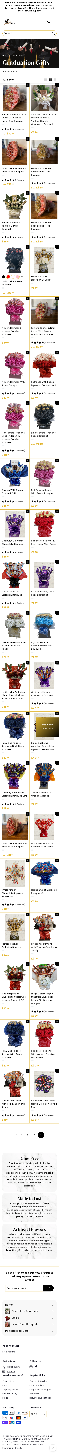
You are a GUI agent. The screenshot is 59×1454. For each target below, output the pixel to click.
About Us (34, 1393)
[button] (15, 129)
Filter (10, 79)
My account (8, 1351)
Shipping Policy (10, 1389)
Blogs (5, 1397)
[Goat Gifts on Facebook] (36, 1366)
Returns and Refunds (40, 1397)
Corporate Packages (40, 1389)
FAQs (5, 1385)
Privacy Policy (37, 1385)
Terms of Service (38, 1381)
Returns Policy (9, 1393)
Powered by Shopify (12, 1448)
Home (5, 55)
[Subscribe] (48, 1288)
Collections (17, 55)
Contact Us (8, 1381)
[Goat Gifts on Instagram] (31, 1366)
